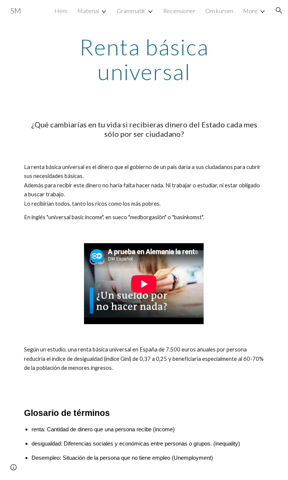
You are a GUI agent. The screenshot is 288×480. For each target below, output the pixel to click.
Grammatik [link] (131, 10)
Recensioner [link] (179, 10)
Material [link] (88, 10)
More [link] (250, 10)
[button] (279, 10)
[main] (144, 59)
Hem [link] (61, 10)
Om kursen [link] (219, 10)
